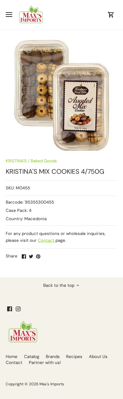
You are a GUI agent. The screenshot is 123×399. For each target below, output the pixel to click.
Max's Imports (51, 384)
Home (11, 356)
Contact (46, 240)
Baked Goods (44, 161)
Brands (53, 356)
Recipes (74, 356)
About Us (98, 356)
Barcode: (14, 202)
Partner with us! (45, 362)
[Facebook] (9, 309)
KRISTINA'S (16, 161)
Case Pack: (17, 210)
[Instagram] (18, 309)
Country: (14, 219)
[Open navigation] (9, 14)
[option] (61, 95)
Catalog (31, 356)
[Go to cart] (111, 14)
